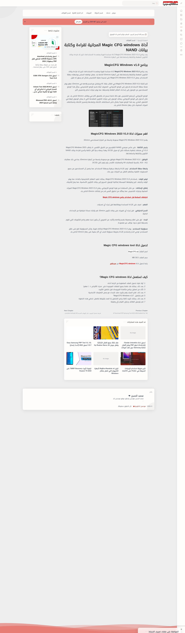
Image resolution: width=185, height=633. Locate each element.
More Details (146, 624)
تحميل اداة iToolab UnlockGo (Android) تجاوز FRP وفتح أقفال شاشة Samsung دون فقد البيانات (133, 345)
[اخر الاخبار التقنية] (77, 13)
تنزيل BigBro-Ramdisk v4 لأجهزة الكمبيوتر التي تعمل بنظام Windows (106, 371)
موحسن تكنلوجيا (140, 406)
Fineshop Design (112, 406)
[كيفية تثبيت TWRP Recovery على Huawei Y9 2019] (78, 358)
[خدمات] (108, 13)
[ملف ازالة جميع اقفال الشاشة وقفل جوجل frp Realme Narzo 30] (105, 332)
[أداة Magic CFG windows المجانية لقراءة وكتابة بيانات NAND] (106, 118)
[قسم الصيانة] (99, 13)
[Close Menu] (25, 22)
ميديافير (113, 263)
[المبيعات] (88, 13)
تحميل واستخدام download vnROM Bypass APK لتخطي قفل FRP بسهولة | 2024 (44, 58)
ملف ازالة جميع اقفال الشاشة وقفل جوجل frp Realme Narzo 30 (106, 344)
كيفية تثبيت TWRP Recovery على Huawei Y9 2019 (79, 369)
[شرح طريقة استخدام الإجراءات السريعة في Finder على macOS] (133, 358)
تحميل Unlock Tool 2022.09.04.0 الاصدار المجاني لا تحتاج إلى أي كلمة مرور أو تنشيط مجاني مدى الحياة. (45, 89)
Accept (165, 624)
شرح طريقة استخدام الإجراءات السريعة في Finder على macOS (133, 369)
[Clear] (124, 3)
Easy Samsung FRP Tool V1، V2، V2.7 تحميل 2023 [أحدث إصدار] (79, 344)
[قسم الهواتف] (66, 13)
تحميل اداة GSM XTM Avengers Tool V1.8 (45, 76)
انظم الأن (78, 22)
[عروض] (114, 13)
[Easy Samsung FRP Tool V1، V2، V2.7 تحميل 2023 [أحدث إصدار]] (78, 332)
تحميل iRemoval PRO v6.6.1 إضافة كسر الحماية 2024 (46, 101)
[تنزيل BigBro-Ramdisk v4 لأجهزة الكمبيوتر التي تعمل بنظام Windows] (105, 358)
